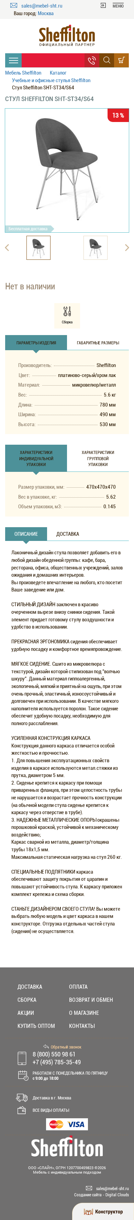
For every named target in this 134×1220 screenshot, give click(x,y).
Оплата (78, 987)
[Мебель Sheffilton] (67, 35)
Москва (46, 13)
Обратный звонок (66, 1047)
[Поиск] (106, 60)
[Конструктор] (103, 1211)
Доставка (30, 987)
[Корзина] (121, 60)
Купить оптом (36, 1026)
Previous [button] (6, 247)
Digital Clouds (117, 1195)
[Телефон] (92, 60)
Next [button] (127, 247)
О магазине (84, 1013)
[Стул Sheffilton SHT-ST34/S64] (67, 165)
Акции (26, 1013)
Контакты (81, 1026)
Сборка (27, 1000)
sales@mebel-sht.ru (41, 6)
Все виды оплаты (51, 1110)
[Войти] (103, 5)
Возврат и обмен (91, 1000)
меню (118, 6)
